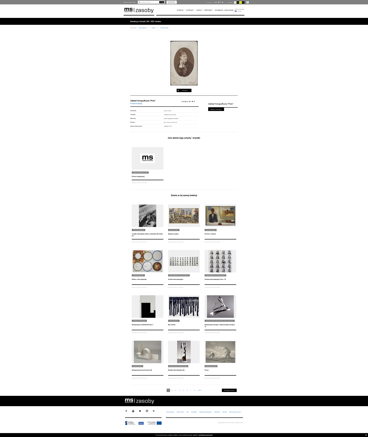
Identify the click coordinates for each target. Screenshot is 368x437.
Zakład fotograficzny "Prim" (143, 100)
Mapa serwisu (180, 412)
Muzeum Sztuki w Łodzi (130, 2)
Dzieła (154, 28)
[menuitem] (181, 10)
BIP (187, 412)
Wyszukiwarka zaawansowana (172, 2)
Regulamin (217, 412)
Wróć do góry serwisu (235, 412)
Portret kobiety (164, 28)
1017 (199, 390)
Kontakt (225, 412)
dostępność (219, 10)
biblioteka (208, 10)
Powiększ (185, 90)
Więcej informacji (216, 109)
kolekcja (180, 10)
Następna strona (229, 390)
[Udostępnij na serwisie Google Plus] (190, 101)
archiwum (189, 10)
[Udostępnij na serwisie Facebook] (194, 101)
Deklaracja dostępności (205, 412)
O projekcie (194, 412)
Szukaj (161, 2)
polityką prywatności (206, 435)
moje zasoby (228, 10)
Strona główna (143, 28)
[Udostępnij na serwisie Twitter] (192, 101)
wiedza (198, 10)
